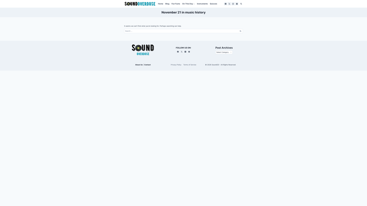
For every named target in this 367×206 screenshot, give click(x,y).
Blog (167, 4)
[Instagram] (233, 3)
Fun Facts (176, 4)
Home (160, 4)
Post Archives (224, 47)
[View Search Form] (241, 4)
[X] (229, 3)
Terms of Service (189, 65)
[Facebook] (225, 3)
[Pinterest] (236, 3)
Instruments (202, 4)
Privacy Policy (176, 65)
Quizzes (213, 4)
